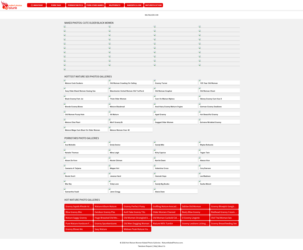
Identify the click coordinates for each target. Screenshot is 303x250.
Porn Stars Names (95, 5)
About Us (161, 246)
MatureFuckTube (153, 5)
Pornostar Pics (75, 5)
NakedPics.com (134, 5)
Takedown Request (145, 246)
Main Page (38, 5)
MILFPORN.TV (114, 5)
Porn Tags (56, 5)
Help (155, 246)
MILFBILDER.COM (151, 15)
